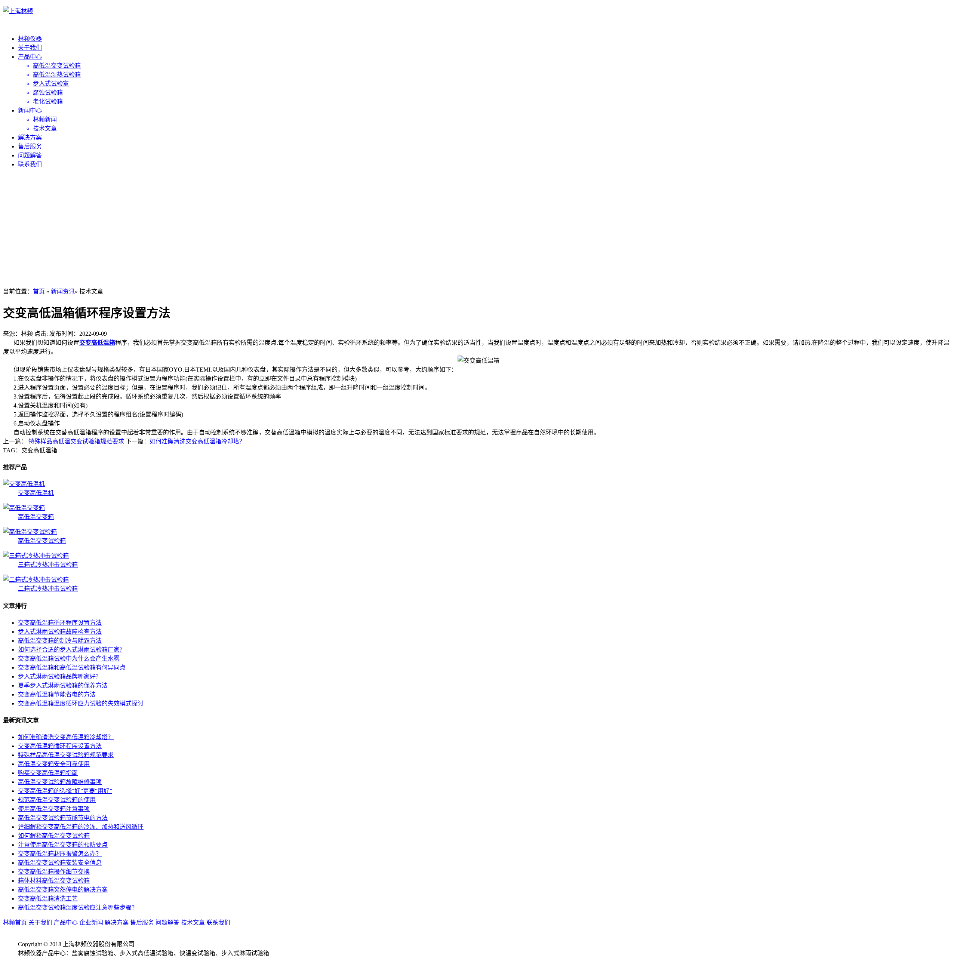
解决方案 (30, 137)
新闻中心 (30, 110)
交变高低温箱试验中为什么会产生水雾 (69, 658)
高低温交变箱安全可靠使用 (54, 764)
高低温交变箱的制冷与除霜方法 (60, 640)
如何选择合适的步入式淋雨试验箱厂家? (70, 649)
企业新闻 (91, 922)
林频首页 (15, 922)
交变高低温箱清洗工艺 (48, 898)
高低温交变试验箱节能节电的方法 (63, 818)
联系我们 (30, 164)
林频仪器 (30, 39)
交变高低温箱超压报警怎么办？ (60, 853)
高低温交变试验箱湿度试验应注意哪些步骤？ (78, 907)
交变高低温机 (36, 493)
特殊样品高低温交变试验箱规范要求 (75, 441)
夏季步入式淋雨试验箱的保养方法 (63, 685)
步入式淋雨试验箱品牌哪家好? (58, 676)
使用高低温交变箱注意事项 (54, 809)
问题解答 (30, 155)
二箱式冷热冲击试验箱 (48, 588)
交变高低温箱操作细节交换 (54, 871)
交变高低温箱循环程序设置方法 (60, 622)
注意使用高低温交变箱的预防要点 (63, 845)
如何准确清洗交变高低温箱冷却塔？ (197, 441)
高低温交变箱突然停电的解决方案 (63, 889)
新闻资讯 (63, 291)
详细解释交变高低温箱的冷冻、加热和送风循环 (81, 827)
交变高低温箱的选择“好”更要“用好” (65, 791)
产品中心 (30, 56)
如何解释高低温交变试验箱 (54, 836)
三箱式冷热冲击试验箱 (48, 565)
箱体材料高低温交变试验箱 (54, 880)
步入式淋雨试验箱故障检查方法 (60, 631)
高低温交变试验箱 (42, 541)
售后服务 (30, 146)
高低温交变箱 (36, 517)
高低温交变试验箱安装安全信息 (60, 862)
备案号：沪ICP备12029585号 (55, 962)
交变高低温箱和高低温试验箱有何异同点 (72, 667)
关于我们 (30, 47)
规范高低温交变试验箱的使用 (57, 800)
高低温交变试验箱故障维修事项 (60, 782)
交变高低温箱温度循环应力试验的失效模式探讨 (81, 703)
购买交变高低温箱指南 (48, 773)
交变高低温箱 (97, 342)
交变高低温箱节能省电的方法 (57, 694)
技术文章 (193, 922)
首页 (39, 291)
